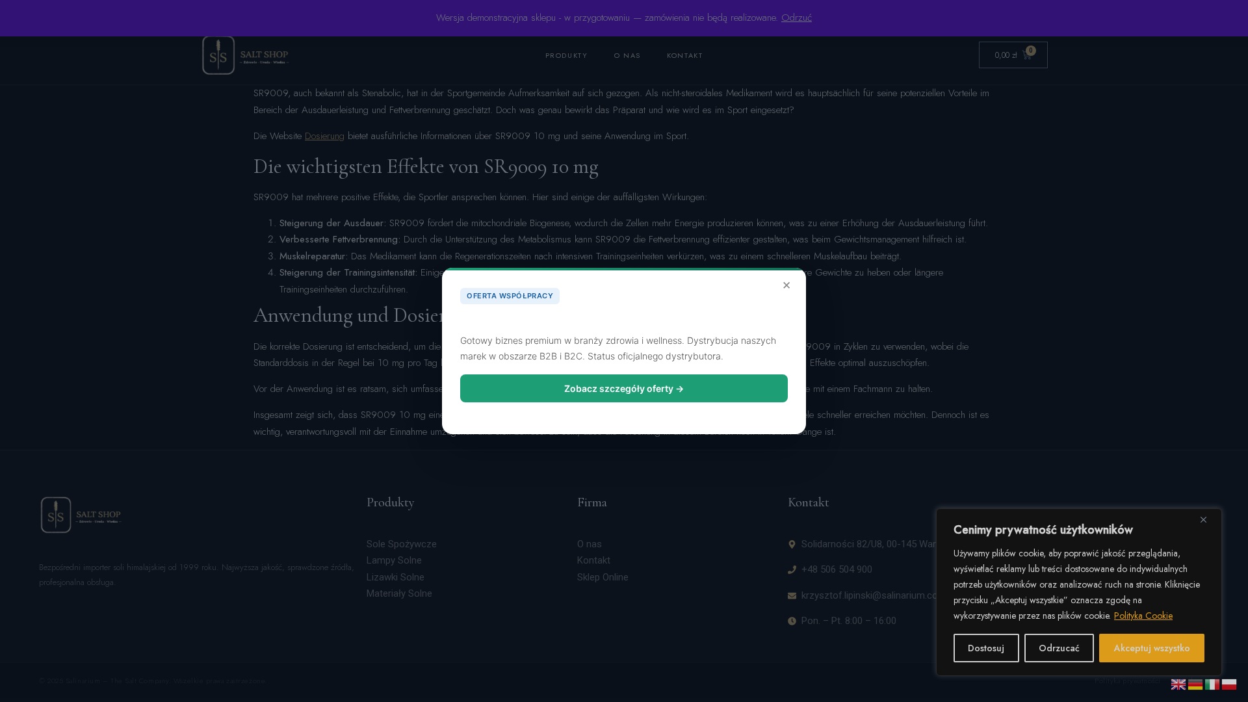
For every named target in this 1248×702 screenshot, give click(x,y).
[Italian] (1212, 683)
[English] (1179, 683)
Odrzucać (1059, 648)
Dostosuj (986, 648)
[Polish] (1229, 683)
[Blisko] (1208, 519)
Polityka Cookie (1143, 615)
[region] (1079, 592)
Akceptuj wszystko (1152, 648)
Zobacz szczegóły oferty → (624, 388)
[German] (1196, 683)
